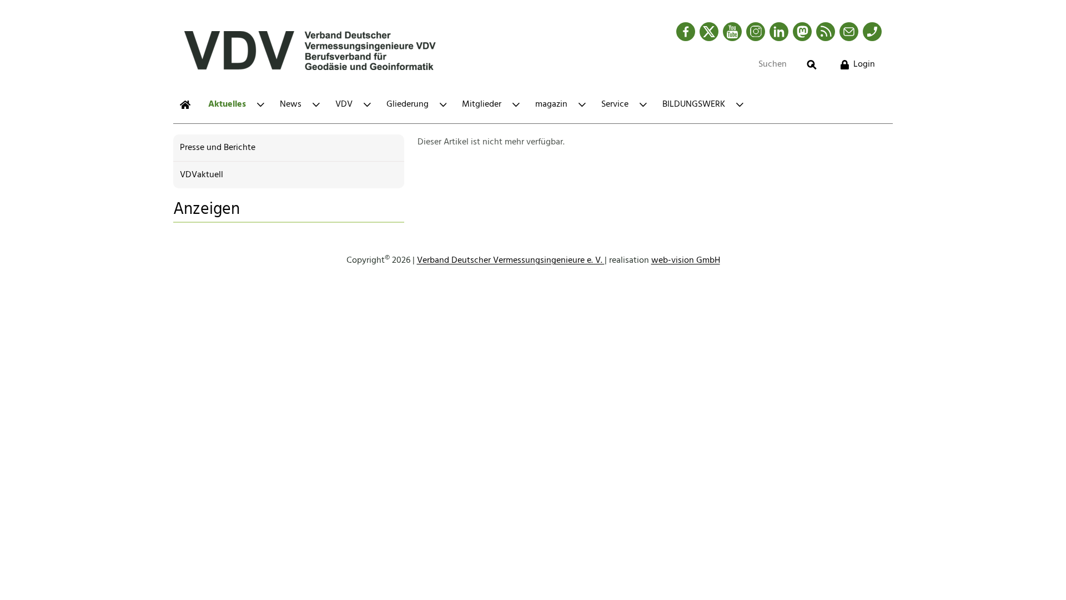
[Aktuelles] (185, 104)
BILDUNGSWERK (693, 104)
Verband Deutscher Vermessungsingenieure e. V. (511, 260)
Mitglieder (481, 104)
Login (864, 64)
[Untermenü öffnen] (261, 105)
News (290, 104)
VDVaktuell (201, 175)
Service (614, 104)
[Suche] (811, 65)
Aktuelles (227, 104)
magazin (551, 104)
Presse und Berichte (217, 148)
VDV (344, 104)
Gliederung (407, 104)
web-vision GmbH (685, 260)
